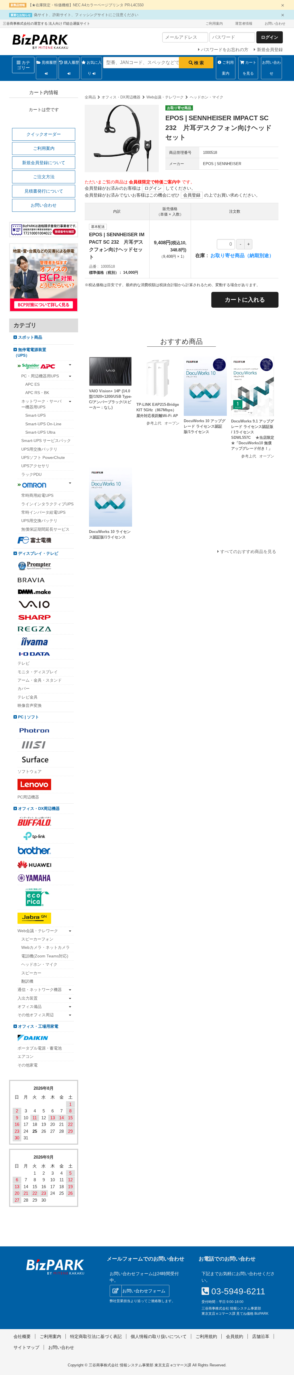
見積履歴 (48, 62)
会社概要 (22, 1336)
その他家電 (28, 1065)
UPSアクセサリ (35, 466)
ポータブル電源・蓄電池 (40, 1048)
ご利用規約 (206, 1336)
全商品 (90, 97)
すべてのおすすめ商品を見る (248, 551)
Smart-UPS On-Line (43, 424)
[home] (55, 1267)
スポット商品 (29, 337)
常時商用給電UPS (37, 495)
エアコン (26, 1056)
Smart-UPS (35, 415)
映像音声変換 (30, 705)
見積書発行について (43, 191)
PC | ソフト (28, 717)
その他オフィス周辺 (36, 1015)
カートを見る (249, 67)
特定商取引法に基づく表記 (96, 1336)
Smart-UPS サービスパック (46, 441)
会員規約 (234, 1336)
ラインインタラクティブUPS (47, 504)
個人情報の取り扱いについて (159, 1336)
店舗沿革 (260, 1336)
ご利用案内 (214, 24)
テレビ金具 (28, 697)
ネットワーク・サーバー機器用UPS (41, 404)
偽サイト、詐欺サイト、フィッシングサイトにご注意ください (86, 15)
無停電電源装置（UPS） (29, 353)
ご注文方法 (44, 176)
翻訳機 (27, 981)
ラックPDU (31, 474)
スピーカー (31, 973)
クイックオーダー (43, 134)
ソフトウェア (30, 771)
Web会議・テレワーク (165, 97)
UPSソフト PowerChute (43, 457)
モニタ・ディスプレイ (38, 672)
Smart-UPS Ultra (40, 432)
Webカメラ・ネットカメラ (45, 947)
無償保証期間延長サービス (45, 529)
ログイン (153, 188)
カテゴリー (23, 65)
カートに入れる (245, 299)
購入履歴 (71, 62)
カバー (24, 688)
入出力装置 (28, 998)
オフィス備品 (30, 1006)
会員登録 (191, 195)
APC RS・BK (37, 393)
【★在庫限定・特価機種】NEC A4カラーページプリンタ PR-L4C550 (86, 5)
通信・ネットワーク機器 (40, 990)
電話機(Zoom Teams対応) (44, 956)
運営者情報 (243, 24)
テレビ (24, 663)
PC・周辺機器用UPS (40, 376)
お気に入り (94, 67)
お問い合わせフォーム (143, 1290)
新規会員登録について (43, 162)
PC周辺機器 (28, 797)
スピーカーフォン (37, 939)
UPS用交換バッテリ (39, 449)
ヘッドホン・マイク (206, 97)
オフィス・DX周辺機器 (121, 97)
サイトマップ (26, 1347)
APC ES (32, 384)
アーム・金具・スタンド (40, 680)
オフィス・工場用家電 (37, 1026)
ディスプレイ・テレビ (37, 553)
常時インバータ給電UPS (43, 512)
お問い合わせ (275, 24)
